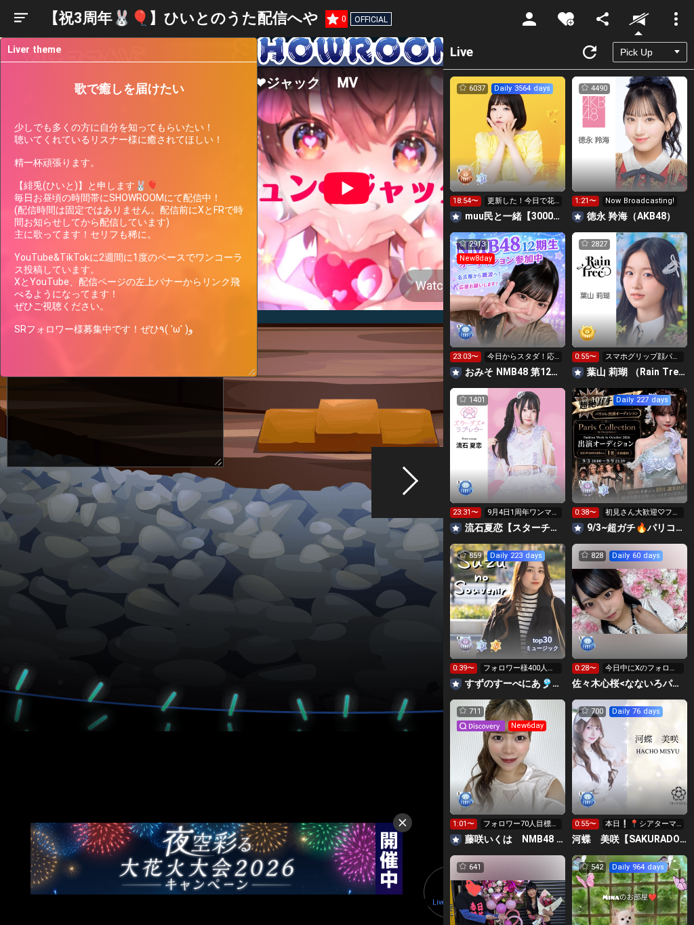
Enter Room (508, 146)
